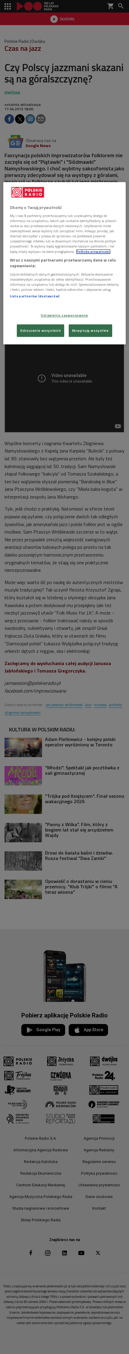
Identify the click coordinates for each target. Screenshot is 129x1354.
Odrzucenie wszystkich (40, 330)
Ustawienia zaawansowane (64, 315)
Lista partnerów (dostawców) (34, 296)
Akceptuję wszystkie (90, 330)
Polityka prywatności (93, 251)
